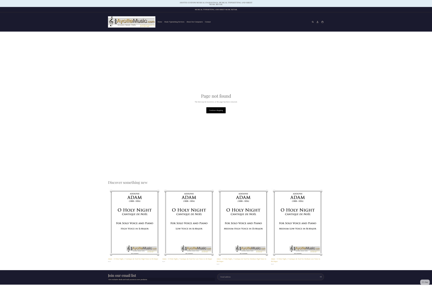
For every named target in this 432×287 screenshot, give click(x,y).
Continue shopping (216, 110)
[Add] (157, 253)
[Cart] (322, 21)
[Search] (312, 21)
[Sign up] (320, 277)
